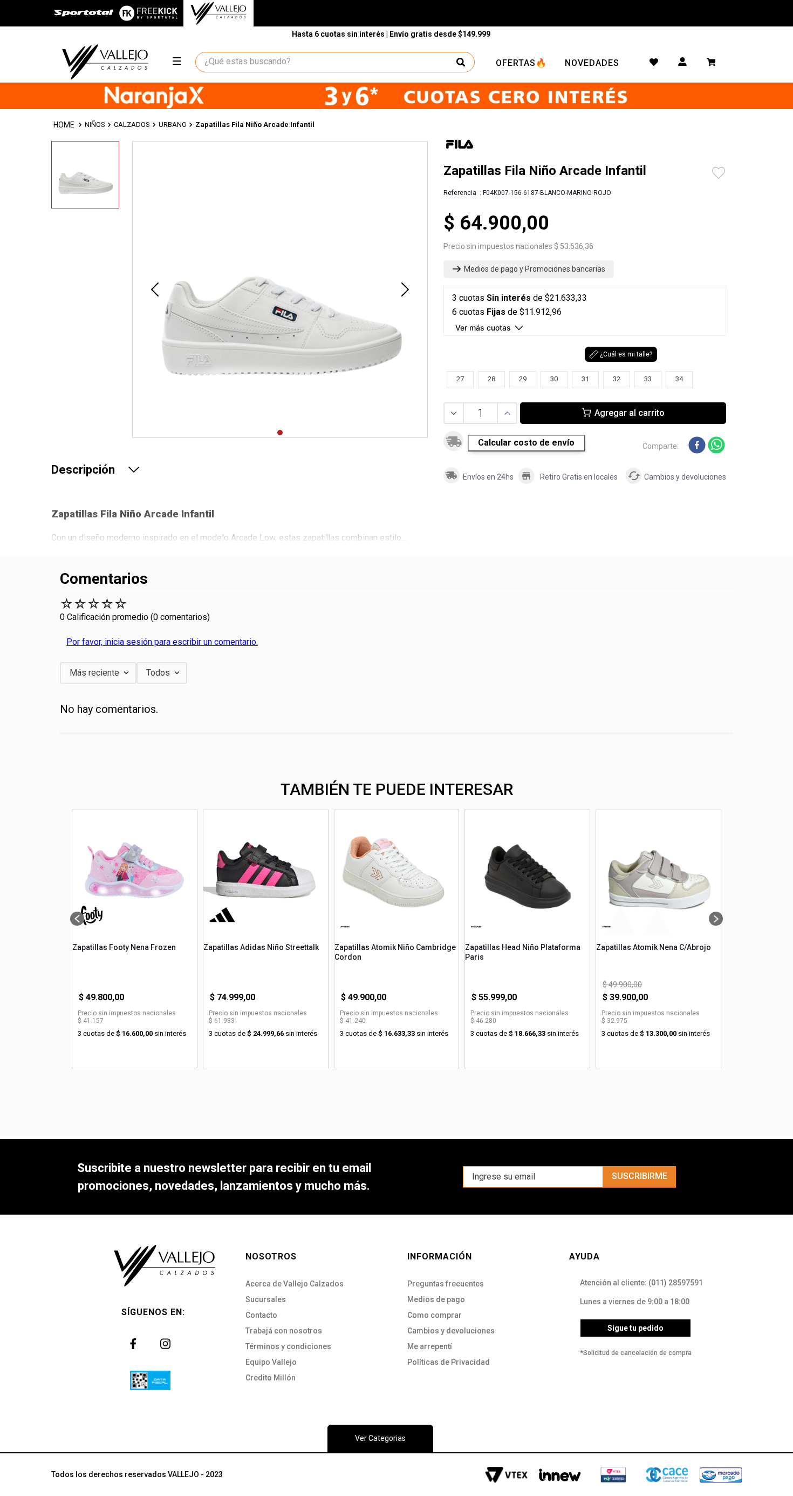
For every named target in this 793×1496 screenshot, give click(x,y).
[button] (528, 269)
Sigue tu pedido (635, 1328)
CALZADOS (132, 124)
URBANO (173, 124)
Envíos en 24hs (488, 477)
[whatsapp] (716, 446)
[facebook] (697, 446)
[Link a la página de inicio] (64, 125)
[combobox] (335, 62)
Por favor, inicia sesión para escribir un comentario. (162, 642)
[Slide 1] (280, 432)
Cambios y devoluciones (685, 477)
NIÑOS (95, 124)
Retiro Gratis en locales (579, 477)
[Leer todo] (134, 469)
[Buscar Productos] (461, 62)
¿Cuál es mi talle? (626, 354)
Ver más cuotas (483, 327)
